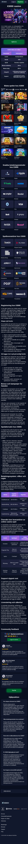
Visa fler (14, 690)
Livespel (10, 89)
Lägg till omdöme (14, 639)
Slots (23, 89)
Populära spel (3, 89)
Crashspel (17, 89)
